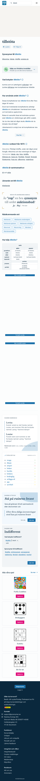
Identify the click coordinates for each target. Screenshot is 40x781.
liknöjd (15, 555)
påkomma (21, 159)
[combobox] (22, 3)
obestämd (21, 555)
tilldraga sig (6, 157)
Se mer (33, 572)
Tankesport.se (27, 699)
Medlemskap (8, 759)
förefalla (21, 157)
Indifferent (12, 532)
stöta (9, 172)
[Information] (22, 79)
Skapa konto (20, 686)
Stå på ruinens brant (19, 498)
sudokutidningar (9, 704)
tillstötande (6, 186)
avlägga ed (11, 479)
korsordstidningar (16, 702)
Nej (18, 206)
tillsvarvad (7, 227)
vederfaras (29, 159)
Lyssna (7, 47)
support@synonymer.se (12, 714)
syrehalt (10, 485)
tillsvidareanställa (9, 231)
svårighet (25, 85)
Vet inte (24, 205)
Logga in (20, 690)
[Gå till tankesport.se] (20, 707)
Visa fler (19, 135)
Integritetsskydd (9, 752)
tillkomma (5, 59)
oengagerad (25, 552)
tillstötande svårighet (26, 223)
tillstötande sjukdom (10, 223)
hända (12, 59)
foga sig (14, 159)
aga (8, 482)
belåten (10, 474)
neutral (28, 555)
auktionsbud (25, 202)
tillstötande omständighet (22, 219)
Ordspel (7, 736)
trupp (9, 460)
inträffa (17, 59)
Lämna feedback (10, 743)
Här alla (23, 520)
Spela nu (20, 596)
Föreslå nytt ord (9, 741)
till (3, 172)
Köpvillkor (7, 762)
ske (17, 154)
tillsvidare (28, 227)
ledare (9, 468)
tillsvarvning (17, 227)
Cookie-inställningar (11, 754)
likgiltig (8, 540)
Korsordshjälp (9, 733)
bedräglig (10, 476)
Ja (14, 206)
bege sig (14, 157)
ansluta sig (24, 59)
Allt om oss (8, 770)
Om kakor (7, 757)
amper (9, 466)
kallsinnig (8, 555)
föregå (27, 157)
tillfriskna (11, 87)
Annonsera (8, 773)
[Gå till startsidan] (4, 3)
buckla (9, 471)
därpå (9, 463)
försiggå (34, 157)
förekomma (6, 159)
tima (21, 154)
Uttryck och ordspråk (11, 738)
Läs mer (31, 520)
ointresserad (15, 552)
